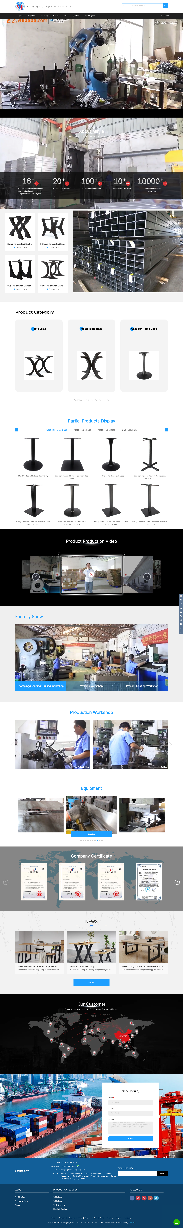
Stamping (40, 832)
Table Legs (57, 1197)
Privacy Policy (115, 1223)
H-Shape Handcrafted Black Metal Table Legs (60, 244)
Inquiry (118, 1218)
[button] (36, 577)
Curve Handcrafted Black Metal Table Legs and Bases (64, 286)
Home (20, 16)
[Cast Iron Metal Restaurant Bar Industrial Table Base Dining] (150, 454)
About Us (31, 16)
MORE (91, 982)
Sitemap (110, 1218)
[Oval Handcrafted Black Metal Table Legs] (20, 269)
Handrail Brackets (60, 1209)
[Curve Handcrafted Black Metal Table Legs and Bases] (53, 269)
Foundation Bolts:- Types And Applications (37, 966)
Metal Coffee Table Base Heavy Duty (33, 476)
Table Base (57, 1201)
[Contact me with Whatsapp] (77, 1166)
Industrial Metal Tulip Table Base (111, 476)
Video (65, 16)
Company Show (21, 1201)
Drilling (142, 832)
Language (128, 1218)
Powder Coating (91, 834)
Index (102, 1218)
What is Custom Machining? (82, 966)
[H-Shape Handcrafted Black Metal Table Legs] (53, 228)
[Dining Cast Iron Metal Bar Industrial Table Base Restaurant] (33, 500)
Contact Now (21, 247)
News (55, 16)
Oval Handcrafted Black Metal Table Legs (25, 286)
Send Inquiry (90, 16)
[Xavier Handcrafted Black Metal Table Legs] (20, 228)
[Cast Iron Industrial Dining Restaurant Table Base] (72, 454)
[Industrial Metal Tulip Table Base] (111, 454)
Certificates (20, 1197)
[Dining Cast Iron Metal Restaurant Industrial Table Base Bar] (111, 500)
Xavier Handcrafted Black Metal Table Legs (26, 244)
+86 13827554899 (68, 1166)
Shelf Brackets (59, 1205)
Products (44, 16)
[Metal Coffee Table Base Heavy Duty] (33, 454)
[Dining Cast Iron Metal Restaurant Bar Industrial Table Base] (72, 500)
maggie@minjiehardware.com (73, 1170)
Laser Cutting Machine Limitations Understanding (144, 966)
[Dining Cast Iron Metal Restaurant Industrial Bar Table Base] (150, 500)
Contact (76, 16)
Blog (86, 1218)
